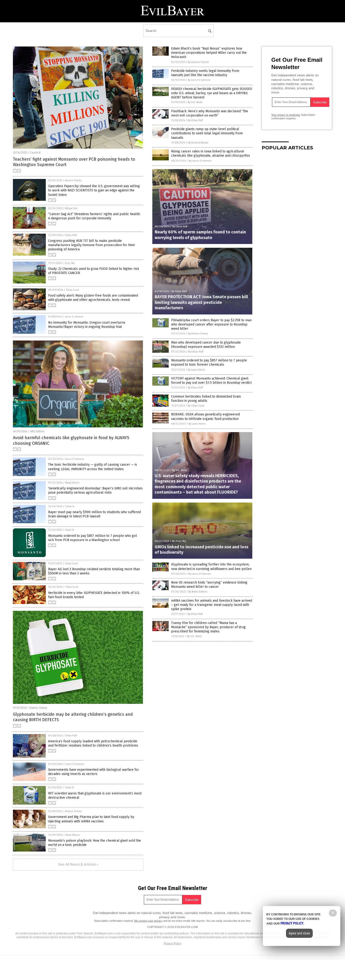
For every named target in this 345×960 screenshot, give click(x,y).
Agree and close (299, 933)
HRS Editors (37, 431)
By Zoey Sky (179, 541)
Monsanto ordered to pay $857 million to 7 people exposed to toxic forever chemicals (209, 362)
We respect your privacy (148, 920)
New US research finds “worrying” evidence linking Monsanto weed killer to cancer (209, 585)
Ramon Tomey (38, 707)
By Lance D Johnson (199, 79)
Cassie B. (35, 152)
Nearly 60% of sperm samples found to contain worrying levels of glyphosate (200, 234)
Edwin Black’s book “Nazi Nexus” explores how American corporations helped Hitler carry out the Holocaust (209, 52)
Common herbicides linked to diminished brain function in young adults (206, 399)
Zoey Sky (70, 263)
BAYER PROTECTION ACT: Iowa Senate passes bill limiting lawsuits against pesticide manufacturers (201, 302)
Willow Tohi (71, 208)
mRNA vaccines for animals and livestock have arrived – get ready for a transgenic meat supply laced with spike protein (211, 605)
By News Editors (197, 591)
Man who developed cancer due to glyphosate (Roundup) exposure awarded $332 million (206, 345)
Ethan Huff (71, 235)
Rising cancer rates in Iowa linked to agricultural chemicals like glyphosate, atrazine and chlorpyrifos (210, 153)
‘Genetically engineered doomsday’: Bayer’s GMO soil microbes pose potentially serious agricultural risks (95, 490)
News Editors (72, 482)
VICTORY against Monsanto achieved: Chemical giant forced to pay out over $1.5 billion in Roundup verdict (211, 380)
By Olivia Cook (196, 405)
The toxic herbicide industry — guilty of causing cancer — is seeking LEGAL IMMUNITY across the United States (92, 467)
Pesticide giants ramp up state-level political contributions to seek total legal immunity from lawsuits (207, 133)
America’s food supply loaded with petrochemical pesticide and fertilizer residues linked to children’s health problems (93, 743)
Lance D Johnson (74, 316)
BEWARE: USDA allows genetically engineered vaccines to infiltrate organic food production (205, 416)
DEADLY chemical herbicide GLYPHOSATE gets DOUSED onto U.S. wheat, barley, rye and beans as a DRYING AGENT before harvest (211, 93)
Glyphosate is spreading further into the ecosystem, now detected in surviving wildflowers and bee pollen (211, 566)
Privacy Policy (172, 943)
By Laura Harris (196, 369)
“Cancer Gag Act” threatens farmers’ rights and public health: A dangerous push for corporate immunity (94, 216)
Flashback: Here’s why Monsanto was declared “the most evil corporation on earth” (209, 113)
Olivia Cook (72, 290)
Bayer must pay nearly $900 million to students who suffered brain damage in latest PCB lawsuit (94, 514)
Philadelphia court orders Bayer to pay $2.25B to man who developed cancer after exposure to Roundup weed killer (211, 324)
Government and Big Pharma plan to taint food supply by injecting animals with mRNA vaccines (91, 819)
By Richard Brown (198, 142)
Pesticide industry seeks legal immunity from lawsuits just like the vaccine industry (205, 73)
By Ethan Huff (195, 120)
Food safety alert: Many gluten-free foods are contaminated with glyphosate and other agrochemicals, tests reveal (93, 298)
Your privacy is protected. (285, 114)
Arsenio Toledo (73, 180)
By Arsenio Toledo (198, 62)
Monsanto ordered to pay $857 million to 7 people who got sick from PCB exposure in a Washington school (92, 538)
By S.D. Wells (195, 102)
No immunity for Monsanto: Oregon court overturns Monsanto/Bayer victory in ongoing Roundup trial (86, 325)
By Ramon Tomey (198, 333)
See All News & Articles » (78, 864)
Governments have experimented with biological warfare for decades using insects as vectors (93, 772)
